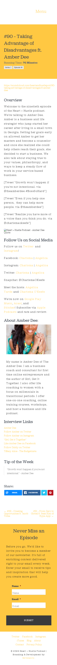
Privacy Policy (34, 644)
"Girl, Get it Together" (15, 439)
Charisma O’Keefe (32, 292)
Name (16, 586)
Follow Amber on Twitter (17, 431)
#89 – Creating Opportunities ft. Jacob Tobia (16, 513)
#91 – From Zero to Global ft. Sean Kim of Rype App (42, 513)
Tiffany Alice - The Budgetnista (20, 451)
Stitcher (9, 307)
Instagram (11, 251)
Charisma (26, 258)
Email (16, 599)
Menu (41, 11)
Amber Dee (10, 427)
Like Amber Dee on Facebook (20, 443)
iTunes (20, 640)
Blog (29, 640)
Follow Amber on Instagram (19, 435)
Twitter (27, 246)
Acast (18, 303)
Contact (20, 644)
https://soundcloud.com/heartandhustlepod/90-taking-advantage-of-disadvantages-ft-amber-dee (29, 88)
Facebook (27, 636)
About (37, 640)
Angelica (41, 258)
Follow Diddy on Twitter (17, 447)
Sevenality (28, 657)
